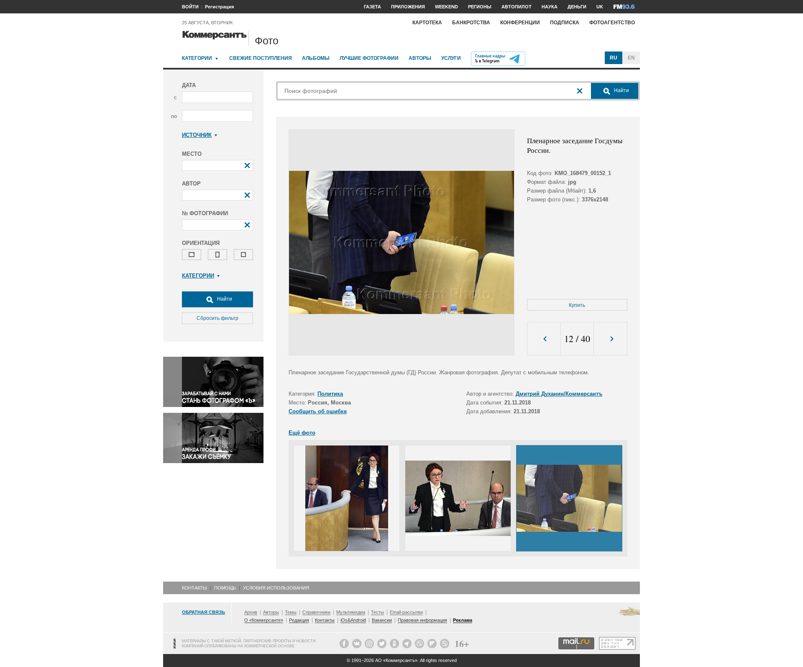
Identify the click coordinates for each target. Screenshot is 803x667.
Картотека (427, 23)
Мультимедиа (350, 612)
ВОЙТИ (190, 6)
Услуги (451, 58)
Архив (250, 612)
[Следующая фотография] (610, 338)
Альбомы (316, 58)
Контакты (194, 587)
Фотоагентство (612, 23)
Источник (197, 135)
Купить (577, 305)
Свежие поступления (260, 58)
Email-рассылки (406, 612)
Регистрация (219, 6)
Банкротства (471, 23)
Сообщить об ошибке (318, 411)
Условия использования (276, 587)
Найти (224, 299)
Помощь (225, 587)
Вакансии (382, 620)
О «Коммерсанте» (263, 620)
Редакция (299, 620)
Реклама (462, 620)
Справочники (316, 612)
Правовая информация (422, 620)
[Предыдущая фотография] (543, 338)
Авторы (420, 58)
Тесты (377, 612)
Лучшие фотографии (369, 58)
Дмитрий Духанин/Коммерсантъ (559, 394)
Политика (330, 394)
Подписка (564, 23)
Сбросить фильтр (217, 318)
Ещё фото (302, 433)
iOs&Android (353, 620)
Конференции (520, 23)
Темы (291, 612)
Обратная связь (203, 612)
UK (599, 6)
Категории (197, 58)
